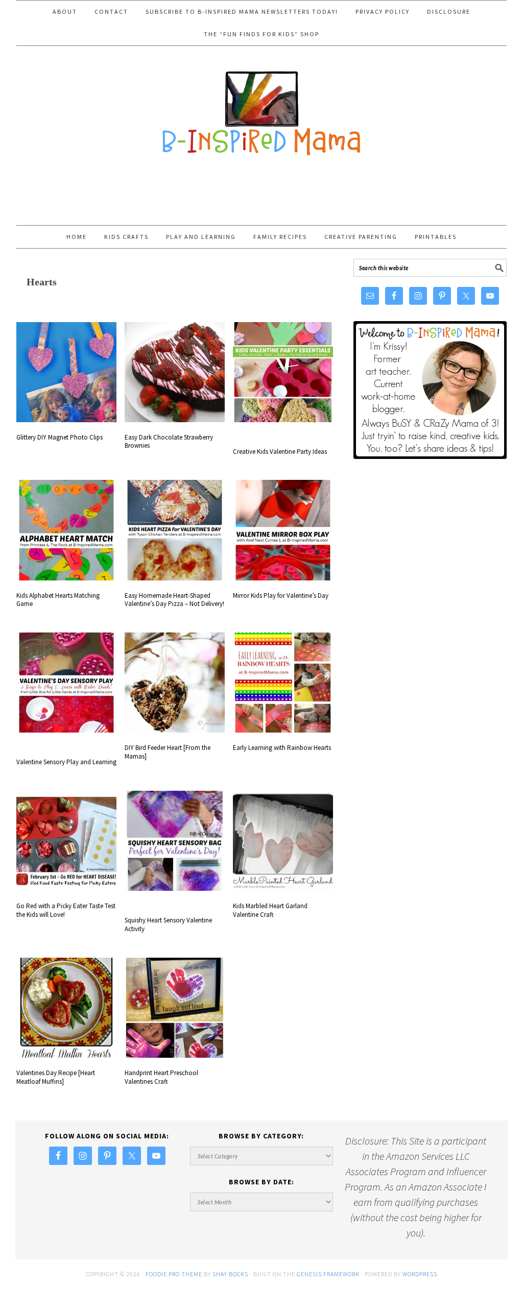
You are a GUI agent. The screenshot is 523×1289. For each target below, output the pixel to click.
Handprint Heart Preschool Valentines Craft (161, 1077)
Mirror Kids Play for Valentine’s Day (280, 595)
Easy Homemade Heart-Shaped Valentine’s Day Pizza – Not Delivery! (174, 600)
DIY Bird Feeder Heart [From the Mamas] (167, 752)
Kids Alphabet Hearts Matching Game (58, 600)
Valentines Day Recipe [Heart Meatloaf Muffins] (55, 1077)
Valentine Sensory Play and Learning (66, 762)
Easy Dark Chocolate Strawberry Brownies (169, 441)
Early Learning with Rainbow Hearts (282, 747)
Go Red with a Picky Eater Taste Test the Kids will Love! (65, 910)
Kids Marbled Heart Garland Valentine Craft (270, 910)
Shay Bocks (230, 1274)
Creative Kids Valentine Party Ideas (280, 451)
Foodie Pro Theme (174, 1274)
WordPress (419, 1274)
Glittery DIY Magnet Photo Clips (59, 437)
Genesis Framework (328, 1274)
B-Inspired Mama (261, 108)
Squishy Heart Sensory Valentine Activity (168, 924)
